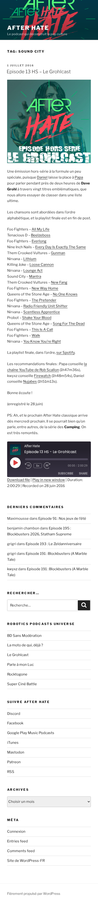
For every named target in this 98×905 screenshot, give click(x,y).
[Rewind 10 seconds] (28, 465)
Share (83, 473)
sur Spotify (65, 352)
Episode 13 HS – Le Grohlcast (39, 71)
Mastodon (15, 752)
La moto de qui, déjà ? (25, 645)
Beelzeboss (40, 235)
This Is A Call (42, 329)
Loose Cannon (41, 264)
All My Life (40, 229)
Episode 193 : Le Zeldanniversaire (54, 544)
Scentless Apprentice (41, 312)
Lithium (29, 259)
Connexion (16, 831)
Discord (13, 714)
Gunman (58, 253)
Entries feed (17, 841)
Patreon (14, 762)
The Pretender (44, 300)
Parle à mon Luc (20, 664)
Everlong (39, 241)
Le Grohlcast (18, 655)
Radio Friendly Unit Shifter (45, 306)
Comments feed (21, 851)
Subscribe (65, 473)
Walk (36, 335)
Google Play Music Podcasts (30, 733)
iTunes (13, 742)
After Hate (28, 27)
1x (37, 465)
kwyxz (12, 569)
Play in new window (48, 480)
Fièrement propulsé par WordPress (33, 893)
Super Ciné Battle (22, 684)
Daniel (42, 177)
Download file (18, 480)
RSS (10, 772)
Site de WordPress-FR (26, 861)
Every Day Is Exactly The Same (60, 247)
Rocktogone (17, 674)
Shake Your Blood (36, 318)
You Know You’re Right (42, 341)
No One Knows (65, 294)
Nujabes (30, 381)
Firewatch (42, 376)
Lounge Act (33, 270)
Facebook (15, 723)
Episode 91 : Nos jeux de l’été (62, 518)
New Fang (59, 282)
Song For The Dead (69, 324)
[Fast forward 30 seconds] (50, 465)
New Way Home (45, 288)
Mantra (35, 276)
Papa (79, 177)
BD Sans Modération (24, 636)
